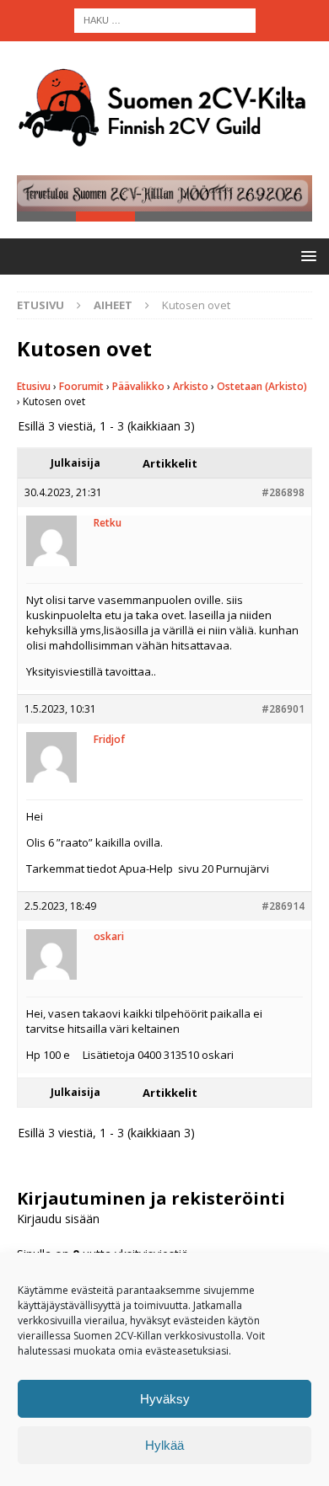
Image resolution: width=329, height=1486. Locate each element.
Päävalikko (138, 386)
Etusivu (34, 386)
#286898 (283, 492)
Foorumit (81, 386)
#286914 (283, 906)
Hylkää (164, 1445)
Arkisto (190, 386)
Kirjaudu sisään (58, 1219)
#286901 (283, 709)
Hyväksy (165, 1399)
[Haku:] (165, 19)
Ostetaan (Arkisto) (262, 386)
